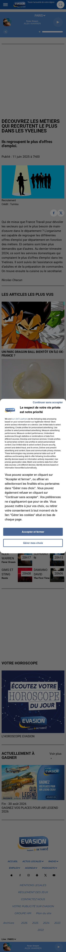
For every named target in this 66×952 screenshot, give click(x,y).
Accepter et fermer (33, 532)
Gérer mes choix (33, 543)
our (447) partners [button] (20, 418)
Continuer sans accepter (48, 402)
